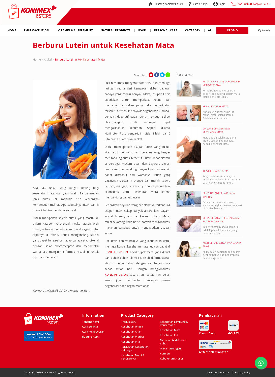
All (210, 30)
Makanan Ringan (170, 348)
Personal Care (165, 30)
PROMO (232, 30)
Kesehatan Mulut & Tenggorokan (132, 356)
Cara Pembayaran (93, 331)
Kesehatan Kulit (169, 335)
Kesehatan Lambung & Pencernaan (174, 323)
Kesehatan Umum (132, 326)
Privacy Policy (242, 372)
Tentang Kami (90, 322)
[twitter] (162, 74)
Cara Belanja (90, 326)
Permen (165, 353)
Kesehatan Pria (130, 341)
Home (12, 30)
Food (142, 30)
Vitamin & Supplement (75, 30)
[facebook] (156, 74)
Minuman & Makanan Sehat (173, 341)
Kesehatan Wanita (132, 336)
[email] (151, 74)
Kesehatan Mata (170, 330)
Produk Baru (128, 322)
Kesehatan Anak (131, 331)
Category (192, 30)
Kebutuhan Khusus (172, 358)
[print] (167, 74)
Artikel (48, 59)
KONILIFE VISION (116, 252)
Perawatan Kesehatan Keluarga (135, 348)
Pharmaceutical (37, 30)
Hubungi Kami (90, 336)
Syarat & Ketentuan (218, 372)
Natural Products (115, 30)
